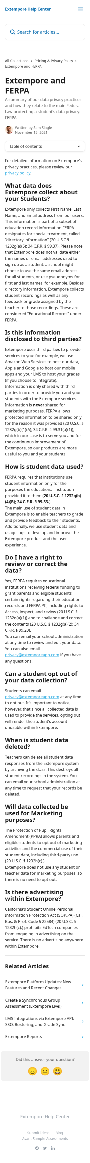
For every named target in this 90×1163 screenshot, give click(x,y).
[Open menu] (80, 9)
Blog (59, 1132)
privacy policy (17, 173)
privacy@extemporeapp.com (32, 655)
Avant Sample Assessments (45, 1138)
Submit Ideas (38, 1132)
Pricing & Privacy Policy (53, 60)
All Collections (16, 60)
